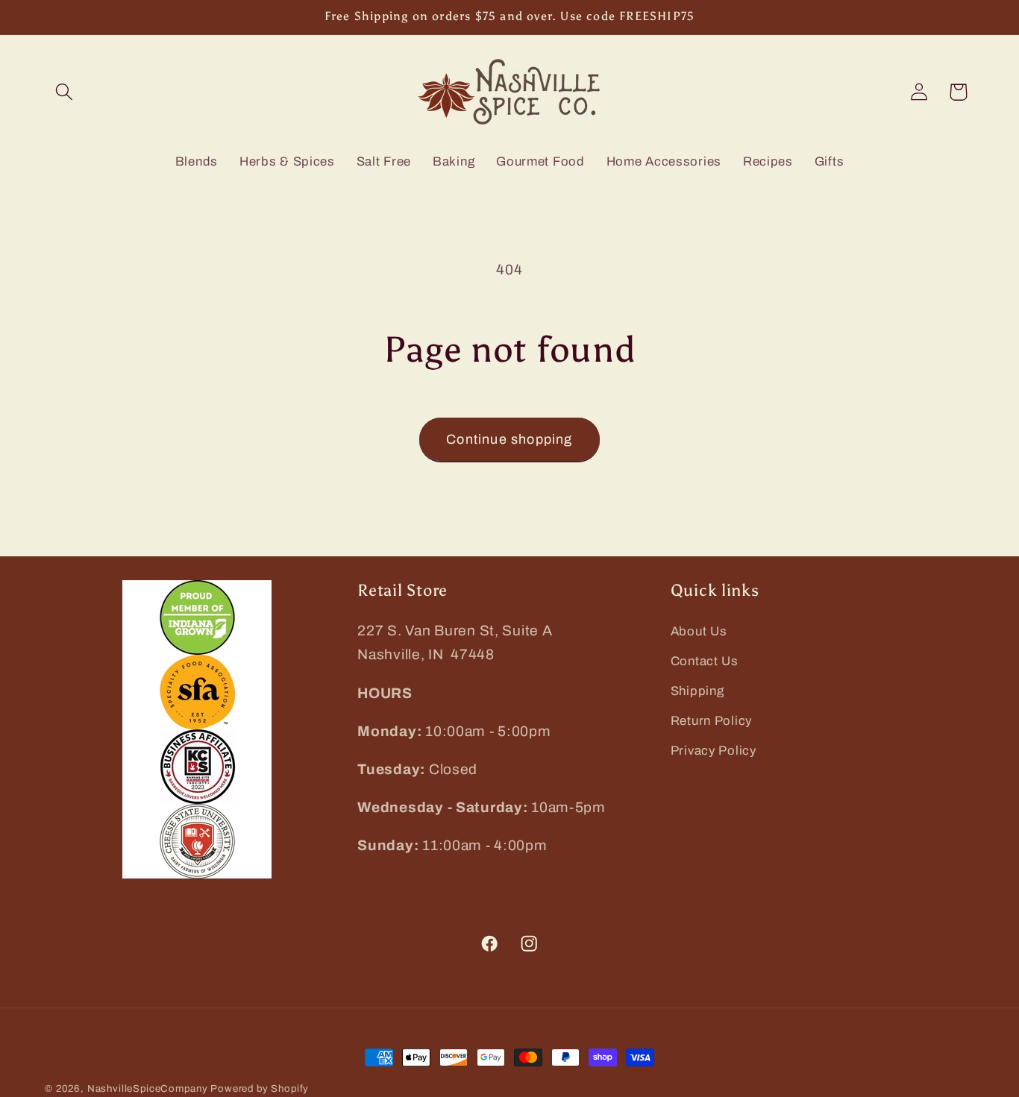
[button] (64, 92)
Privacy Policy (713, 751)
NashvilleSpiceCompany (147, 1088)
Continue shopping (509, 439)
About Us (699, 631)
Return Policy (711, 721)
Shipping (697, 691)
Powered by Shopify (259, 1088)
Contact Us (705, 661)
